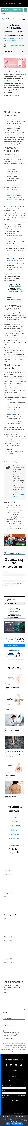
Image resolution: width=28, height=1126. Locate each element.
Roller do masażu (18, 466)
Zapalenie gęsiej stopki (12, 687)
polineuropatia (12, 197)
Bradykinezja (8, 893)
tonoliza (9, 409)
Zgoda (8, 1123)
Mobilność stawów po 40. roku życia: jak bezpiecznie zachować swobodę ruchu (14, 752)
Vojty (5, 441)
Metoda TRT (8, 959)
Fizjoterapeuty (14, 1060)
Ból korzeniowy (9, 937)
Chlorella (14, 821)
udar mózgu (11, 169)
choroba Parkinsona (13, 193)
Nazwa (5, 1012)
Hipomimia (8, 871)
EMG (24, 357)
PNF (20, 441)
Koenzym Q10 (14, 838)
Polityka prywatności (17, 1123)
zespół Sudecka (12, 202)
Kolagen (14, 830)
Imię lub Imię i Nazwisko (9, 1085)
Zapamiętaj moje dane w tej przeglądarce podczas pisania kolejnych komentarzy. (12, 1034)
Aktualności (14, 667)
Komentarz (6, 992)
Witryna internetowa (9, 1025)
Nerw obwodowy (12, 260)
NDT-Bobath (12, 441)
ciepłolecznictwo (12, 414)
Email (3, 1090)
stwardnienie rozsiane (14, 195)
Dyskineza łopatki (10, 796)
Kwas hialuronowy (14, 826)
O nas (14, 1073)
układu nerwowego (10, 81)
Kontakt (14, 1070)
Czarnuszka (14, 834)
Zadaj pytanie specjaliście (14, 1080)
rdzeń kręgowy (17, 267)
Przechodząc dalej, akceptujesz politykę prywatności (12, 584)
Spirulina (14, 817)
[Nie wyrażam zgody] (25, 1120)
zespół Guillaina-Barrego (15, 199)
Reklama (14, 1076)
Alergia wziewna (10, 775)
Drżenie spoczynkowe (11, 915)
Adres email (7, 1018)
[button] (24, 19)
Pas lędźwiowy (9, 708)
